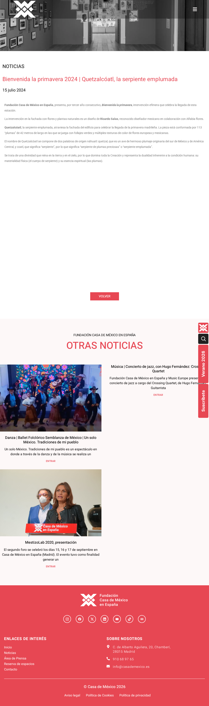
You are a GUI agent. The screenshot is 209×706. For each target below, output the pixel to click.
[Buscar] (203, 339)
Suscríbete (203, 401)
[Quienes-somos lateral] (203, 328)
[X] (92, 619)
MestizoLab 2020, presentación (51, 542)
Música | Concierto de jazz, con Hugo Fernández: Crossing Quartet (158, 369)
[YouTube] (117, 619)
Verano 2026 (203, 364)
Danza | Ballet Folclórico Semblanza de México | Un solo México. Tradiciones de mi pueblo (50, 440)
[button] (195, 9)
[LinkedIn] (104, 619)
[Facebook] (79, 619)
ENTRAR (51, 461)
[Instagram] (67, 619)
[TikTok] (129, 619)
